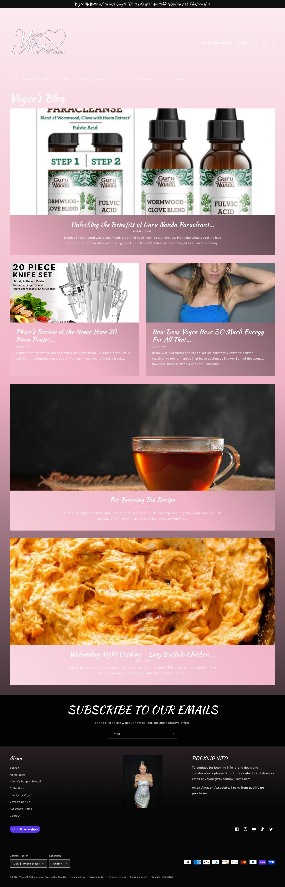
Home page (17, 774)
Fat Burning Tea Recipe (142, 500)
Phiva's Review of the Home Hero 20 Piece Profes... (66, 336)
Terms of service (117, 877)
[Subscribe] (173, 734)
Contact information (162, 877)
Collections (17, 788)
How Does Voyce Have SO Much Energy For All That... (208, 336)
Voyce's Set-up (20, 802)
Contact (15, 815)
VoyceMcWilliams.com (31, 877)
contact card (251, 773)
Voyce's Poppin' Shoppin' (26, 781)
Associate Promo (21, 808)
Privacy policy (97, 877)
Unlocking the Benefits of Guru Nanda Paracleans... (142, 224)
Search (14, 767)
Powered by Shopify (55, 877)
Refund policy (77, 877)
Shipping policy (139, 877)
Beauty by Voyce (21, 795)
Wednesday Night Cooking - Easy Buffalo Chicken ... (142, 654)
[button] (256, 43)
